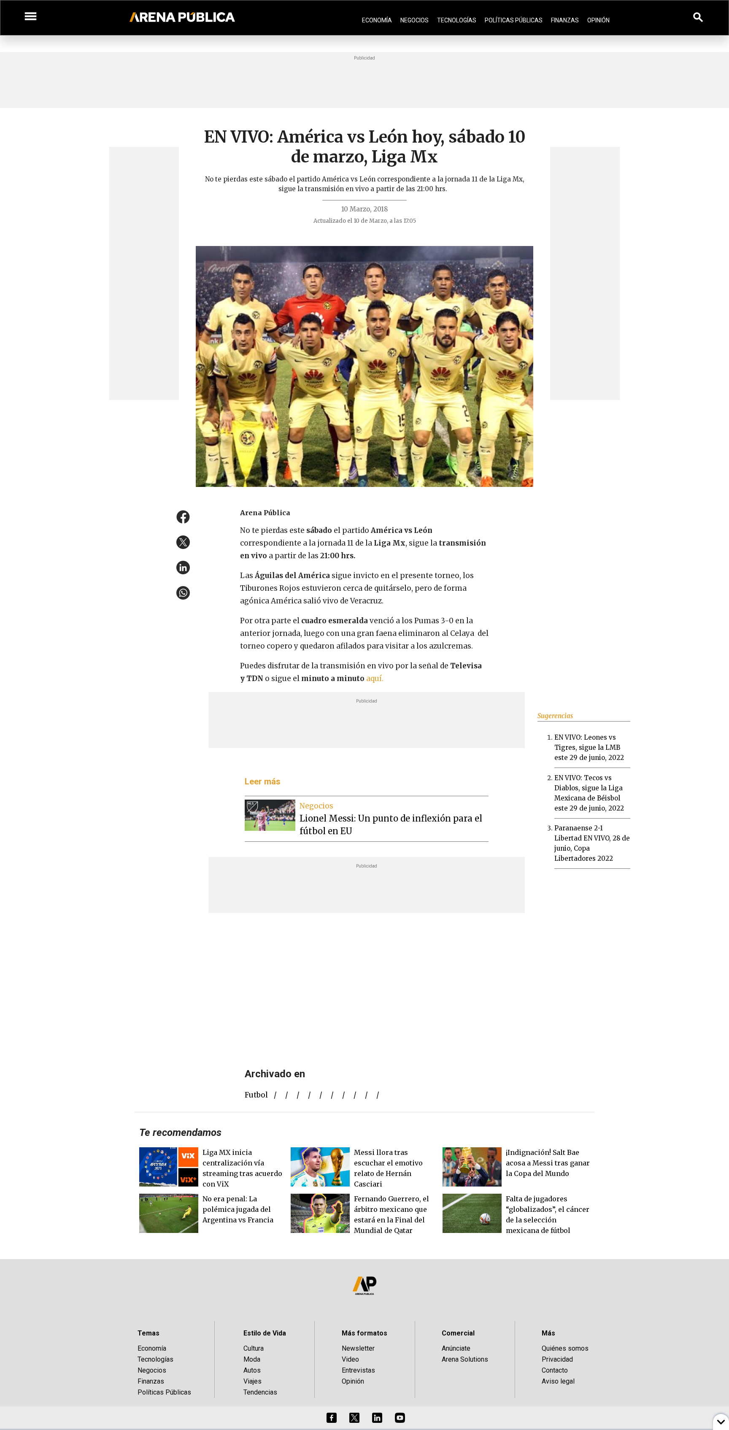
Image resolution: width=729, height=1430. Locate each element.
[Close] (416, 651)
